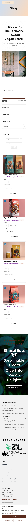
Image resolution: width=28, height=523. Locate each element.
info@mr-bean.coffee (7, 502)
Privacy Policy (10, 513)
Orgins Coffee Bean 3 (10, 218)
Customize (7, 520)
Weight (5, 179)
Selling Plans (7, 184)
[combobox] (14, 126)
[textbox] (14, 126)
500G (11, 182)
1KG (15, 182)
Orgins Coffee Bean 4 (10, 174)
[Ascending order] (21, 139)
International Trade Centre (12, 429)
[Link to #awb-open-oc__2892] (25, 2)
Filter (4, 101)
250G (6, 182)
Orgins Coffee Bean (9, 304)
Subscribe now (14, 193)
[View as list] (15, 147)
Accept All (14, 516)
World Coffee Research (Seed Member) (14, 424)
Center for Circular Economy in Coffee (14, 427)
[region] (14, 513)
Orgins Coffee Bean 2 (10, 261)
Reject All (20, 520)
